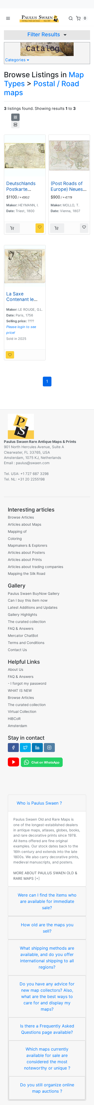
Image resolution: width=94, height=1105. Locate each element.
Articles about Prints (25, 559)
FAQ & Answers (20, 628)
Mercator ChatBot (23, 635)
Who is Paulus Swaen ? (39, 803)
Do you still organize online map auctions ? (47, 1088)
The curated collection (27, 622)
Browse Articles (21, 517)
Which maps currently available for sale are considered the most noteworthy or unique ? (47, 1058)
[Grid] (15, 117)
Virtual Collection (22, 711)
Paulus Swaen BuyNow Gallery (34, 593)
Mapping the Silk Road (26, 573)
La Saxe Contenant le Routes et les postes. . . (20, 302)
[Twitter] (25, 747)
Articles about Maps (24, 524)
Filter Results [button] (44, 34)
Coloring (15, 538)
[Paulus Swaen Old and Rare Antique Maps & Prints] (39, 18)
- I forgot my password (27, 683)
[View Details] (13, 228)
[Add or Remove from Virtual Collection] (40, 228)
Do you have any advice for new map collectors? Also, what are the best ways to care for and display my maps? (47, 996)
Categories (16, 60)
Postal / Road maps (41, 88)
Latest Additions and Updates (32, 607)
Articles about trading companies (35, 567)
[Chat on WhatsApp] (42, 762)
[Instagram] (49, 747)
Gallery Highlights (22, 614)
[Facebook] (13, 747)
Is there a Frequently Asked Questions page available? (47, 1029)
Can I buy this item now (28, 600)
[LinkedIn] (37, 747)
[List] (15, 124)
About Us (15, 669)
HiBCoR (14, 719)
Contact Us (17, 650)
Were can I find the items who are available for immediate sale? (47, 901)
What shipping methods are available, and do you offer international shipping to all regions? (47, 957)
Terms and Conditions (26, 643)
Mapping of (17, 531)
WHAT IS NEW (20, 690)
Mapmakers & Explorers (27, 545)
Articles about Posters (26, 552)
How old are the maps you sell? (47, 928)
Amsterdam (17, 726)
